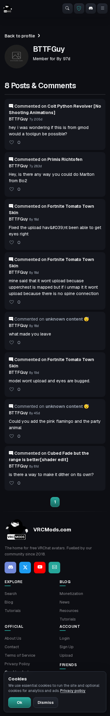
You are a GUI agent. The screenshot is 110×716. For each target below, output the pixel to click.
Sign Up (67, 646)
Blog (9, 602)
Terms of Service (20, 655)
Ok (19, 702)
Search (11, 593)
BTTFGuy (18, 119)
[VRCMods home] (7, 8)
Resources (69, 610)
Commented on (48, 159)
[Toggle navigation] (102, 8)
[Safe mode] (79, 8)
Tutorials (13, 610)
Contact (12, 646)
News (65, 602)
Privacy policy (73, 690)
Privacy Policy (17, 663)
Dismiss (46, 702)
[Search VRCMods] (67, 8)
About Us (13, 638)
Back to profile (20, 36)
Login (65, 638)
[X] (25, 567)
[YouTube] (40, 567)
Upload (66, 655)
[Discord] (91, 8)
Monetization (71, 593)
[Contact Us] (54, 567)
